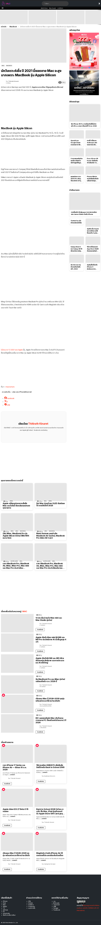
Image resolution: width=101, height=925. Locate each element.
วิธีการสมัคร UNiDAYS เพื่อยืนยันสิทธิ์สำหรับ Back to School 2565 (50, 766)
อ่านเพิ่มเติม (40, 629)
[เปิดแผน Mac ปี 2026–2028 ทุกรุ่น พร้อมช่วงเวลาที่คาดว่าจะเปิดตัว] (17, 704)
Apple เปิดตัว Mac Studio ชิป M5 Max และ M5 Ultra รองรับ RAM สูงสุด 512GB (71, 21)
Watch (5, 906)
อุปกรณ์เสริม (6, 913)
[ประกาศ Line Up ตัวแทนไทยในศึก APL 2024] (76, 259)
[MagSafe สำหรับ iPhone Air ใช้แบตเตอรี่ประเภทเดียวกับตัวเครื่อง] (50, 842)
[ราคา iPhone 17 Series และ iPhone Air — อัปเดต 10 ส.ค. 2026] (17, 754)
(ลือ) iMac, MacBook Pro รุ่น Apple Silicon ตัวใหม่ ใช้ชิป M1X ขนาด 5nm (16, 535)
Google (55, 908)
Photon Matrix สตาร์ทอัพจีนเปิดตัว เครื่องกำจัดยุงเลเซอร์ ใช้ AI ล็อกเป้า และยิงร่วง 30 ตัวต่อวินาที (93, 179)
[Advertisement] (33, 107)
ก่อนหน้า (1, 17)
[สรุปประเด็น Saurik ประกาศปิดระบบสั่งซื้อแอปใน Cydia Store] (93, 223)
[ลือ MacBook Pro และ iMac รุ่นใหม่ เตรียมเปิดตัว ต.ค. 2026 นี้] (17, 684)
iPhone (5, 901)
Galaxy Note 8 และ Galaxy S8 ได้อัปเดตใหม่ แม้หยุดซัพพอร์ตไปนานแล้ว (76, 249)
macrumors (10, 387)
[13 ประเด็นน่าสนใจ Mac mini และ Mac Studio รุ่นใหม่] (17, 623)
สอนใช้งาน (31, 905)
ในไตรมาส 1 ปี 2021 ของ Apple (12, 350)
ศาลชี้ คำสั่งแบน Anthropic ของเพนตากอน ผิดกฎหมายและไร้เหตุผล (92, 143)
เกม (54, 901)
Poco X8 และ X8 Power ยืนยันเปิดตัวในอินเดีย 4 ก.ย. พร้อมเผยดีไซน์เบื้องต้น (93, 161)
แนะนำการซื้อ (31, 908)
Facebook (56, 910)
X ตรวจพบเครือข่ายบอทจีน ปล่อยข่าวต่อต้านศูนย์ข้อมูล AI (76, 161)
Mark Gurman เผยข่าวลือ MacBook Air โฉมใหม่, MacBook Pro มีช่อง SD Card (50, 535)
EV (4, 911)
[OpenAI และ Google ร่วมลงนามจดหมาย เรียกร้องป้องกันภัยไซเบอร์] (76, 134)
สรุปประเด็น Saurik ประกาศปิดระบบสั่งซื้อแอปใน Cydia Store (93, 231)
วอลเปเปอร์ (56, 905)
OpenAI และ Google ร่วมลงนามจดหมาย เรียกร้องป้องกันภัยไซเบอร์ (76, 143)
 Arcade (56, 903)
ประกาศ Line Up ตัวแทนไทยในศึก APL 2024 (76, 267)
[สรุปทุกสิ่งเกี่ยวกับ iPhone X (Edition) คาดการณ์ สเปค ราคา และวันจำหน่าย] (93, 259)
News (11, 500)
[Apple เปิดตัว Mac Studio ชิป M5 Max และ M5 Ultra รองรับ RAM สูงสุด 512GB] (71, 17)
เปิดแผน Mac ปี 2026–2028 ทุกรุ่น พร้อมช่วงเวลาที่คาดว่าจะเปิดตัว (50, 699)
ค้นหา (45, 3)
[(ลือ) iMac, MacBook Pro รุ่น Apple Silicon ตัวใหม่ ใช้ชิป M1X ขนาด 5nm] (17, 522)
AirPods (5, 910)
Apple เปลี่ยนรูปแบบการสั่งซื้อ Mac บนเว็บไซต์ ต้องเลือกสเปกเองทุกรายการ (16, 505)
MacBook (23, 531)
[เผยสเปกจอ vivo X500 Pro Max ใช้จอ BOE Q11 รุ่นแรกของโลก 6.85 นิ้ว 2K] (76, 170)
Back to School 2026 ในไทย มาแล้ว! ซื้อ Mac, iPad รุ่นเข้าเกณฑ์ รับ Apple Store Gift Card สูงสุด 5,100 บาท (50, 811)
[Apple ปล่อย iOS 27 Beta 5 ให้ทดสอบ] (17, 798)
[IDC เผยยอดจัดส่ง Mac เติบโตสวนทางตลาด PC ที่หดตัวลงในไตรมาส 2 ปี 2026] (17, 723)
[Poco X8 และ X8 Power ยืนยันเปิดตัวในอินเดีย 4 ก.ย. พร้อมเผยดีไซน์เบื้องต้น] (93, 152)
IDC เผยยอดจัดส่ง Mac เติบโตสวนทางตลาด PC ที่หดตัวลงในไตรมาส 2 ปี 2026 (51, 720)
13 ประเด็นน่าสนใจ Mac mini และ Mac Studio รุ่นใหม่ (49, 619)
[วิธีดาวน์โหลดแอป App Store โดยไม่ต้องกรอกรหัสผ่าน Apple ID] (93, 241)
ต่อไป (100, 17)
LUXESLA (60, 8)
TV (4, 908)
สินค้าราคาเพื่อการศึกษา (9, 915)
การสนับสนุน (31, 906)
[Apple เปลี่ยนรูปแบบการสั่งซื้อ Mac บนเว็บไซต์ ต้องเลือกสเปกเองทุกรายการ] (17, 492)
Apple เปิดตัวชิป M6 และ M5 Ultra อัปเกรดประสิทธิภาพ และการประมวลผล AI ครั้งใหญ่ (50, 660)
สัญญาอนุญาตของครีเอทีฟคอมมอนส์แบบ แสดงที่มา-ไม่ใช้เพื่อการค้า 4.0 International (88, 908)
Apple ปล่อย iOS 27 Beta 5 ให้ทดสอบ (15, 810)
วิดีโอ (29, 901)
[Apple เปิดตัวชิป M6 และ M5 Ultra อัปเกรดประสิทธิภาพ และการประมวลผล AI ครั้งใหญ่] (17, 663)
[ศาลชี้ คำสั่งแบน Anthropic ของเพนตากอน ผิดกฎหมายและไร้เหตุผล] (93, 134)
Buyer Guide (14, 561)
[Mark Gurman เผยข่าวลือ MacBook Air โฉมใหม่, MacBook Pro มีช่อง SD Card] (50, 522)
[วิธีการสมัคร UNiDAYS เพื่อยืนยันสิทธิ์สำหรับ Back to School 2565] (50, 754)
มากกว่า (12, 774)
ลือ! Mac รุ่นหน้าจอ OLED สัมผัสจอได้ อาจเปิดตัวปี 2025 (50, 504)
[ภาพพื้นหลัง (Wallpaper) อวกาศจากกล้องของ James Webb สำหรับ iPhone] (84, 201)
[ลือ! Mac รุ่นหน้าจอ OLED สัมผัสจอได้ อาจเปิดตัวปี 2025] (50, 492)
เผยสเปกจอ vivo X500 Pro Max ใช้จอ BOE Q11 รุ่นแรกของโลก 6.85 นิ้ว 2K (76, 179)
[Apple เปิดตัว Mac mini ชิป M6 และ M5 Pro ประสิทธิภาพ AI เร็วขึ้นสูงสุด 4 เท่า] (42, 17)
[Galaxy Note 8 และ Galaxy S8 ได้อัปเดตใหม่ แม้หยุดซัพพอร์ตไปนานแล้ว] (76, 241)
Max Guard (52, 8)
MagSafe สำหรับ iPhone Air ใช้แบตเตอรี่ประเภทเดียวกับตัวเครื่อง (49, 854)
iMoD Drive (44, 8)
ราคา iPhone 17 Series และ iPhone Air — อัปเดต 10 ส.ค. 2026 (15, 767)
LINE (54, 906)
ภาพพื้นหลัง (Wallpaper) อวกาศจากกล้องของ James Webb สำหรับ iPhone (84, 213)
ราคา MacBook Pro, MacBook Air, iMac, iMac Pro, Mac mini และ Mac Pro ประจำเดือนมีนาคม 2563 (49, 565)
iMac (12, 531)
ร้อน (3, 695)
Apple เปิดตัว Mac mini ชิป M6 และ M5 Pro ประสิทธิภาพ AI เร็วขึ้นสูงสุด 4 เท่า (42, 21)
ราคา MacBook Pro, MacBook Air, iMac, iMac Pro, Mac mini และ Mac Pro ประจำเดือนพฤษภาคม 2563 (16, 565)
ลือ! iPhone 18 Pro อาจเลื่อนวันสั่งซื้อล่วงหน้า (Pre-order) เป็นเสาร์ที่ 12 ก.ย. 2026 (84, 125)
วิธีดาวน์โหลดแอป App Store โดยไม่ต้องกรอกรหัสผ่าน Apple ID (92, 249)
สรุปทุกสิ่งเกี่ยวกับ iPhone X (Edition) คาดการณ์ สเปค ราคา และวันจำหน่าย (92, 267)
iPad (4, 903)
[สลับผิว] (99, 3)
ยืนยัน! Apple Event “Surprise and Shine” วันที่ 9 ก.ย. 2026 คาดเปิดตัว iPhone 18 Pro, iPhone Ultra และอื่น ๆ (13, 20)
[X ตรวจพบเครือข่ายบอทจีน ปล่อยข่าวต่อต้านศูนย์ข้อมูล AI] (76, 152)
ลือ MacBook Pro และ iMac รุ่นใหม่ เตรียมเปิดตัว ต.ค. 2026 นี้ (50, 680)
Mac (45, 500)
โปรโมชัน (30, 903)
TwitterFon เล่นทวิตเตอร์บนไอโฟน (76, 222)
